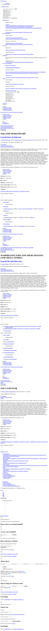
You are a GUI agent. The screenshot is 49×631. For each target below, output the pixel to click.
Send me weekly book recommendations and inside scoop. (12, 572)
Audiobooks (8, 25)
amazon (2, 128)
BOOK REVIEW (9, 327)
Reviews (5, 122)
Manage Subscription (25, 62)
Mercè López (30, 140)
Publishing (14, 67)
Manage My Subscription (17, 463)
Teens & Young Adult (33, 28)
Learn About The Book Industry (11, 466)
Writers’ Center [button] (6, 464)
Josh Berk (6, 350)
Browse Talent (16, 88)
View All (7, 24)
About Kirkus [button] (6, 470)
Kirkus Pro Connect (19, 468)
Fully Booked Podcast (28, 44)
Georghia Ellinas (21, 226)
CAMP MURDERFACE (8, 357)
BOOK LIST (7, 112)
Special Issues (14, 62)
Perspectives (11, 43)
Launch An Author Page (31, 88)
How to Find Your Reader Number (17, 614)
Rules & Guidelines (27, 54)
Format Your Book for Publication (36, 72)
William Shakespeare (6, 140)
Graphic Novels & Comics (23, 28)
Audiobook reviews (7, 11)
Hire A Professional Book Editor (12, 72)
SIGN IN (7, 3)
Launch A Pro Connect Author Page (30, 73)
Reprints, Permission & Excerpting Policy (7, 477)
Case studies (16, 77)
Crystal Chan (21, 217)
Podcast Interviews (7, 15)
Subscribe (31, 62)
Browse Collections (10, 84)
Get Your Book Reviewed (24, 72)
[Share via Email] (6, 117)
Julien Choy (41, 208)
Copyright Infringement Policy (9, 475)
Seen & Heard (20, 43)
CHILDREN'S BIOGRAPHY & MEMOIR (9, 191)
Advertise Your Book (19, 73)
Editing (10, 67)
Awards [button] (4, 45)
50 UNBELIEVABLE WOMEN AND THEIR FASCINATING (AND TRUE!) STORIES (21, 328)
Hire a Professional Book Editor (9, 465)
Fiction (12, 25)
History (30, 26)
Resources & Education (10, 65)
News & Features (6, 13)
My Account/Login (26, 468)
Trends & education (10, 77)
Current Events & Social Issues (12, 28)
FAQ (14, 471)
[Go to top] (3, 498)
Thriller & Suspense (17, 25)
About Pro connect (23, 88)
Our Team (8, 471)
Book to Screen (9, 44)
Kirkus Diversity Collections (9, 468)
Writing (7, 67)
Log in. (12, 549)
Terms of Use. (21, 571)
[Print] (4, 119)
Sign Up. (13, 623)
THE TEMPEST (6, 224)
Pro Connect (5, 16)
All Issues (19, 62)
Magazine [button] (5, 55)
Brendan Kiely (13, 391)
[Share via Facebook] (7, 115)
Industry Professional (7, 569)
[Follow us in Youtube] (3, 496)
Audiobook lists (17, 32)
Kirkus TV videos (38, 458)
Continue (14, 534)
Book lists (12, 32)
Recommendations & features (24, 77)
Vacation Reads (29, 32)
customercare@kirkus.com (19, 599)
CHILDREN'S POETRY (24, 191)
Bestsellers (8, 32)
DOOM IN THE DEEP (8, 348)
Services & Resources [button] (7, 63)
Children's (40, 28)
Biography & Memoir (25, 26)
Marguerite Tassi (18, 140)
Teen (17, 37)
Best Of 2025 (23, 32)
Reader (4, 566)
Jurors (24, 50)
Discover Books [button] (6, 453)
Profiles (7, 43)
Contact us (5, 472)
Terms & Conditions (7, 474)
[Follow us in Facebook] (3, 492)
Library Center (9, 75)
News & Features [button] (6, 33)
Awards (15, 43)
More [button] (4, 78)
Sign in (2, 571)
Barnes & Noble (7, 128)
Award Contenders (19, 54)
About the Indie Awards (10, 54)
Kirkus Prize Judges (24, 460)
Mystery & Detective (25, 25)
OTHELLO (5, 215)
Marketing (18, 67)
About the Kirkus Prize (18, 50)
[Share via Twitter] (7, 116)
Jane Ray (33, 226)
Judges (32, 54)
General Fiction (9, 37)
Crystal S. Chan (21, 208)
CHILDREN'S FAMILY (24, 441)
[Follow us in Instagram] (3, 494)
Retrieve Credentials (16, 621)
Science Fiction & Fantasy (11, 26)
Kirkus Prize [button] (5, 459)
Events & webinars (34, 77)
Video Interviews (6, 14)
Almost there (3, 547)
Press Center (17, 471)
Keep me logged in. (5, 574)
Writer (4, 567)
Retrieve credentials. (13, 556)
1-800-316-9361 (7, 599)
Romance (32, 25)
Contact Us (5, 481)
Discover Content (9, 88)
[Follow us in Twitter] (3, 493)
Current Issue (8, 62)
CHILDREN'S (6, 123)
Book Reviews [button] (6, 20)
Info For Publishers (24, 471)
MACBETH (5, 206)
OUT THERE (6, 339)
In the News (14, 44)
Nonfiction (18, 26)
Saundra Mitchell (5, 264)
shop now (3, 127)
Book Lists (9, 458)
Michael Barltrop (29, 208)
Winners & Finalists (10, 50)
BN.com (12, 128)
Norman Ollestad (5, 391)
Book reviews (6, 10)
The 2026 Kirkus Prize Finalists (16, 112)
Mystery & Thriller (20, 39)
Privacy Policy (6, 473)
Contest (11, 471)
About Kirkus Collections (19, 84)
